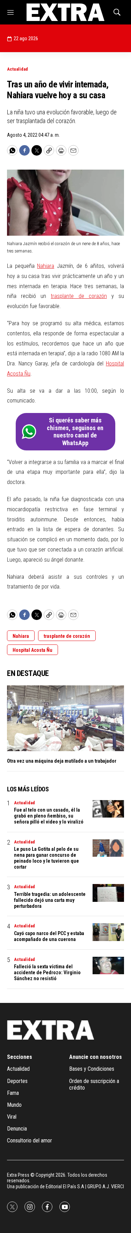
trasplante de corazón (79, 296)
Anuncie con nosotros (95, 1057)
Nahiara (45, 266)
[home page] (65, 12)
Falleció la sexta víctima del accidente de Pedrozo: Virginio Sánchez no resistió (47, 972)
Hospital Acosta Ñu (32, 650)
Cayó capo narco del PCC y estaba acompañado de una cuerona (49, 936)
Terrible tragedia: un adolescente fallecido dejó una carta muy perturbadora (50, 900)
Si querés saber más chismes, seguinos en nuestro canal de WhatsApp (75, 431)
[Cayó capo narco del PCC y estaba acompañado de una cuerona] (108, 932)
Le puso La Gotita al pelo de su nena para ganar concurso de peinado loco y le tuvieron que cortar (46, 857)
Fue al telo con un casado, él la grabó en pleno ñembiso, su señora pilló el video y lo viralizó (48, 816)
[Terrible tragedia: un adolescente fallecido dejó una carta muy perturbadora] (108, 893)
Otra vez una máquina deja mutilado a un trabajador (61, 761)
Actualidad (17, 69)
